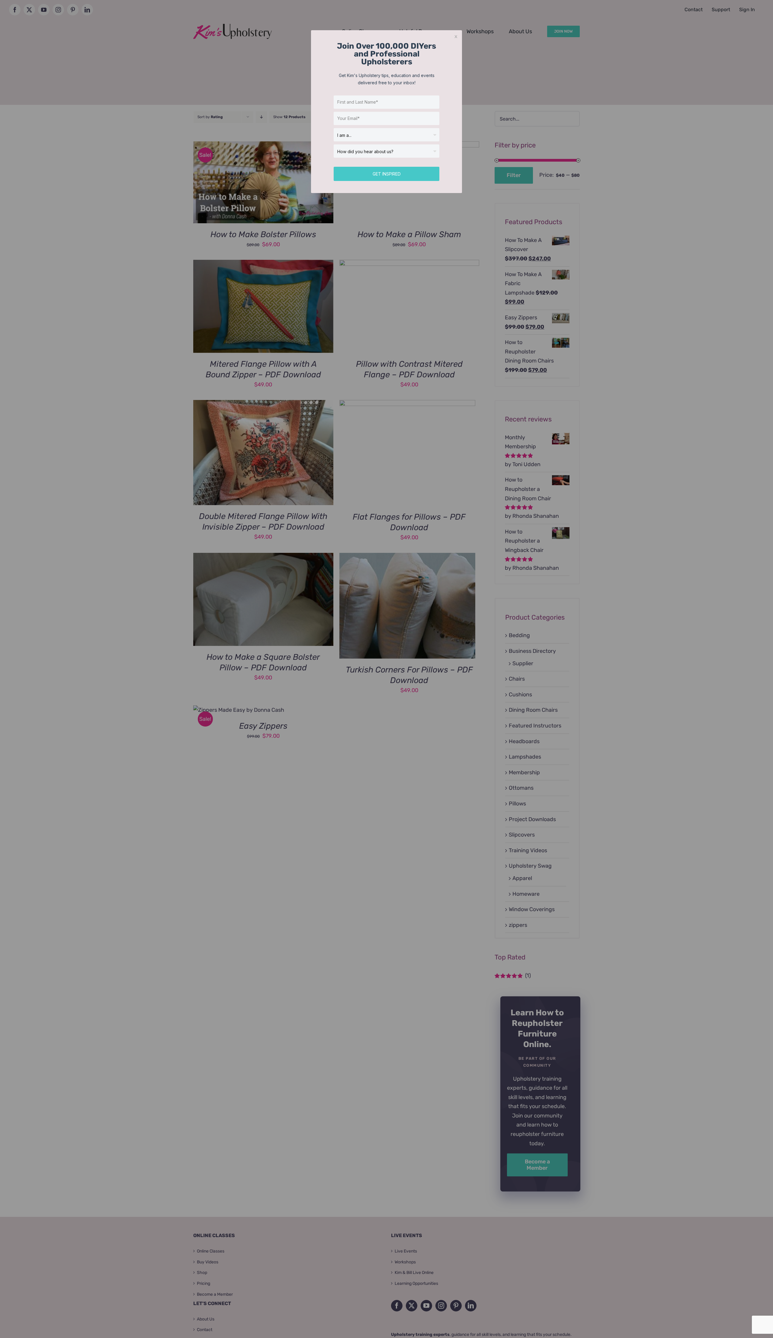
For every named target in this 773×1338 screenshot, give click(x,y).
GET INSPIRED (387, 173)
